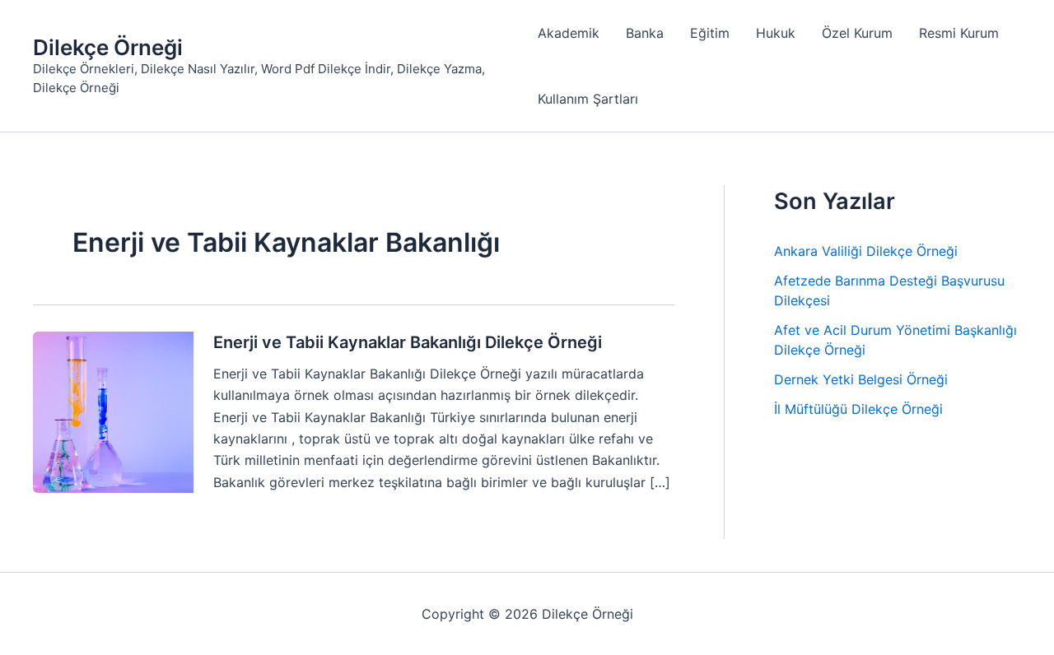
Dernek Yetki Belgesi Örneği (861, 379)
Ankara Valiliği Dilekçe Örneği (866, 251)
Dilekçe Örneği (108, 47)
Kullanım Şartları (588, 99)
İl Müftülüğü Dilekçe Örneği (858, 409)
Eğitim (710, 33)
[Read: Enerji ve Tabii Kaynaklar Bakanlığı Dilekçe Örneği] (113, 410)
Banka (645, 33)
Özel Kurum (857, 33)
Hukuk (775, 33)
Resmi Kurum (959, 33)
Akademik (568, 33)
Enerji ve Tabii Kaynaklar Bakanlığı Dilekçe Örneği (407, 342)
